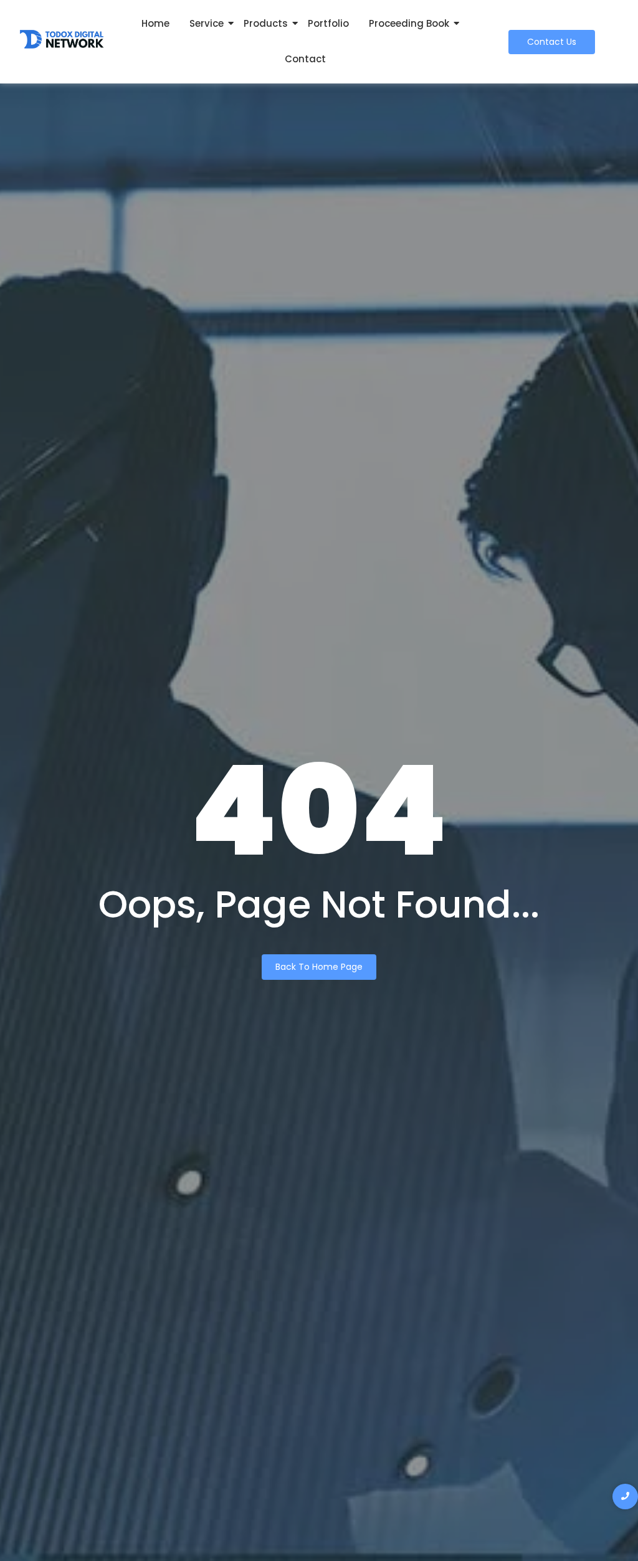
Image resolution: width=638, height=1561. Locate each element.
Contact (305, 58)
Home (155, 23)
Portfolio (328, 23)
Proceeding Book (409, 23)
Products (266, 23)
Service (206, 23)
